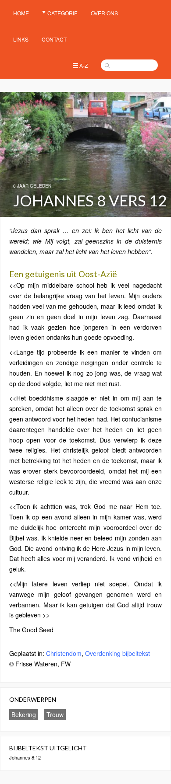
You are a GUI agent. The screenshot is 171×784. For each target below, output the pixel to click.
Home (21, 13)
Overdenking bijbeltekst (117, 653)
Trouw (55, 714)
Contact (54, 39)
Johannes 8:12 (25, 757)
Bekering (23, 714)
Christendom (64, 653)
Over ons (104, 13)
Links (20, 39)
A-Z (83, 65)
